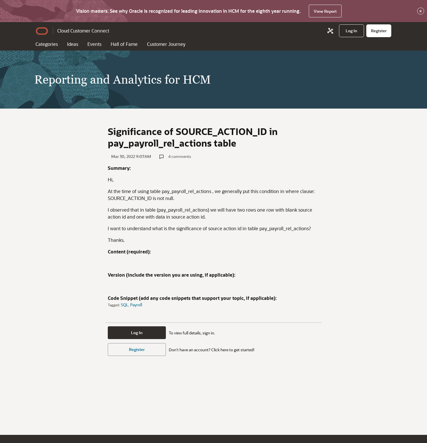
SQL (124, 304)
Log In (137, 332)
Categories (46, 44)
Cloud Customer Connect (83, 31)
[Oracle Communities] (330, 30)
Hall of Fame (124, 44)
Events (94, 44)
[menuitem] (351, 30)
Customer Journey (166, 44)
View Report (325, 11)
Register (137, 349)
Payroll (136, 304)
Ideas (72, 44)
